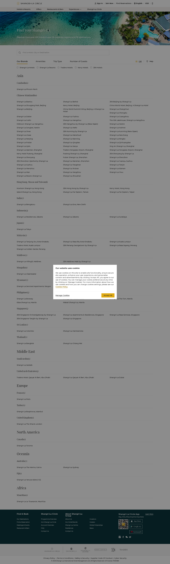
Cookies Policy (62, 287)
